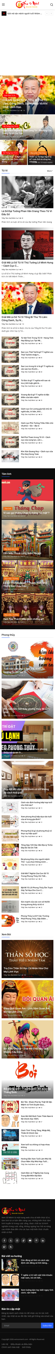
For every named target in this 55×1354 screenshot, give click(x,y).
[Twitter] (10, 1240)
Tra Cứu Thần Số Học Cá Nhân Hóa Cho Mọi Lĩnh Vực (26, 970)
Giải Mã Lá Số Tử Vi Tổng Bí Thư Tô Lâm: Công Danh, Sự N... (25, 319)
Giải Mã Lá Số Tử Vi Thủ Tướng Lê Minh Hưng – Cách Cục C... (27, 264)
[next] (51, 13)
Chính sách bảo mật (10, 1347)
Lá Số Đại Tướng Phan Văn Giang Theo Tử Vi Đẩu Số (27, 213)
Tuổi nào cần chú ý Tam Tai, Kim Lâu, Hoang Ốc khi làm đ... (24, 670)
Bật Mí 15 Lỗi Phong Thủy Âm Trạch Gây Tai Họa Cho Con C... (37, 888)
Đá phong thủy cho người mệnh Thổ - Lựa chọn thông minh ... (35, 860)
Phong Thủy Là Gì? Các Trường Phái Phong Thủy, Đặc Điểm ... (35, 917)
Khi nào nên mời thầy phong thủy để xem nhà (27, 710)
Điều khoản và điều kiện (21, 1344)
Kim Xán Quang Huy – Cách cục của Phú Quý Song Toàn (37, 452)
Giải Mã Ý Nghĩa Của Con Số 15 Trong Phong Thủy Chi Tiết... (35, 874)
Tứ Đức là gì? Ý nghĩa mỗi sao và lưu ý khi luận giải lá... (35, 381)
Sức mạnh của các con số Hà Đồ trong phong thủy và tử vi (35, 903)
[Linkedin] (42, 1240)
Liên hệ (5, 1344)
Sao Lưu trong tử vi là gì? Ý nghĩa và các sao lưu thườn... (37, 367)
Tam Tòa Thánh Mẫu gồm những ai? (23, 619)
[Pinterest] (36, 1240)
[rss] (10, 1247)
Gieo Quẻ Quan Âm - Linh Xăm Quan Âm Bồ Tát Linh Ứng (26, 1010)
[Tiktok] (23, 1240)
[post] (27, 95)
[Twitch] (4, 1247)
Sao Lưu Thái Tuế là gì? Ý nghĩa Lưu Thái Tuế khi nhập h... (37, 353)
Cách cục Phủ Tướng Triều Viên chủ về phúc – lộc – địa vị (37, 424)
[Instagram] (17, 1240)
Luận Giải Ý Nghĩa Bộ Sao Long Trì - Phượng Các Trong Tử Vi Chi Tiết (27, 132)
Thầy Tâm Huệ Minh (10, 110)
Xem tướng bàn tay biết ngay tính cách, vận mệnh (37, 1291)
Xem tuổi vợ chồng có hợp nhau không (35, 1145)
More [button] (49, 171)
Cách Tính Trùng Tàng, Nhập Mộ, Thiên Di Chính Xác (36, 1131)
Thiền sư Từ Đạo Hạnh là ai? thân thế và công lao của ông (40, 159)
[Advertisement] (27, 44)
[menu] (3, 5)
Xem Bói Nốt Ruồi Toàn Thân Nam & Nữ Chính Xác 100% (37, 1117)
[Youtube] (30, 1240)
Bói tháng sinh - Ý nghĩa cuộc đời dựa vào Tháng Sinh (27, 1090)
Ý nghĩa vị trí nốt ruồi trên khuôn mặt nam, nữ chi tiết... (36, 1276)
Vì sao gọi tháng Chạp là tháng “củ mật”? (26, 512)
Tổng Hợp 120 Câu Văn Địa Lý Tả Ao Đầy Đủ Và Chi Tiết (37, 846)
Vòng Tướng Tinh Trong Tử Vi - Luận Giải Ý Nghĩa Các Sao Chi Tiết (24, 13)
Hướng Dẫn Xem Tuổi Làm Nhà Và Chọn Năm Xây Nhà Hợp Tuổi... (36, 1160)
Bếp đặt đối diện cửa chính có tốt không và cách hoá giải (26, 791)
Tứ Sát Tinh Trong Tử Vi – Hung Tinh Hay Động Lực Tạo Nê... (37, 339)
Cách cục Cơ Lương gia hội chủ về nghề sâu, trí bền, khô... (36, 410)
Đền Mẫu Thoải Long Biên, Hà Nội (22, 553)
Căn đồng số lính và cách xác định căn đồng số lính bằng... (35, 1261)
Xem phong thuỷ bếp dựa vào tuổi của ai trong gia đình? (36, 817)
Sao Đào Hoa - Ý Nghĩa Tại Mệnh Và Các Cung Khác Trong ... (13, 159)
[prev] (47, 13)
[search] (51, 5)
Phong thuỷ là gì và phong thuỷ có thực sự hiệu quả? (36, 832)
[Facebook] (4, 1240)
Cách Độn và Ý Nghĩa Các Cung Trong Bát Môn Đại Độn (35, 1174)
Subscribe (47, 1325)
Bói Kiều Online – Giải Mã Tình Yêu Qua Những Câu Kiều (26, 1050)
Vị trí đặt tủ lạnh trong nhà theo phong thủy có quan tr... (25, 751)
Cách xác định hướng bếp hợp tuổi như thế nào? (36, 803)
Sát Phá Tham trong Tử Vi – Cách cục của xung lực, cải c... (35, 438)
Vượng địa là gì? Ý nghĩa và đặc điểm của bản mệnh (35, 395)
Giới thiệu (26, 1347)
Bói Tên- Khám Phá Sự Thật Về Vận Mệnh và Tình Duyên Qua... (36, 1103)
